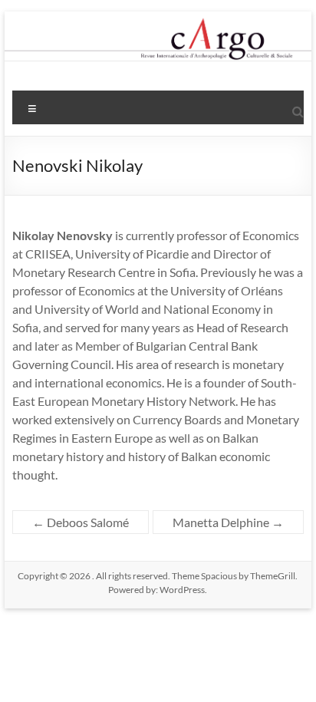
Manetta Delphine (228, 522)
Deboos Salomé (80, 522)
